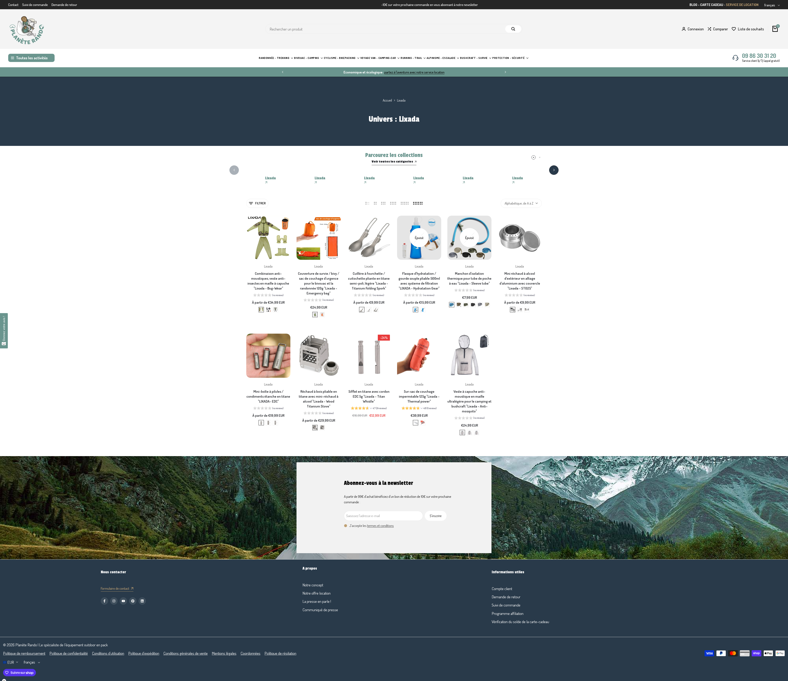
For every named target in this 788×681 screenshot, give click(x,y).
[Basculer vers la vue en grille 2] (375, 203)
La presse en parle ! (316, 601)
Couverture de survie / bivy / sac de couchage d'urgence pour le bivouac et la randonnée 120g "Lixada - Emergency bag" (318, 283)
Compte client (502, 588)
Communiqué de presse (320, 609)
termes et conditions (380, 525)
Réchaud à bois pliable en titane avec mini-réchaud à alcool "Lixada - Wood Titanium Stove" (318, 398)
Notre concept (312, 584)
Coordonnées (250, 653)
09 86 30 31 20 (759, 55)
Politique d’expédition (143, 653)
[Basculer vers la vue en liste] (367, 203)
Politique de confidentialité (68, 653)
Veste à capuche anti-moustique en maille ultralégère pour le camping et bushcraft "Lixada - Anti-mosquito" (469, 401)
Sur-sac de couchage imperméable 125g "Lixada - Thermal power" (419, 396)
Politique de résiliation (280, 653)
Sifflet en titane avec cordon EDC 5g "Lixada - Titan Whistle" (368, 396)
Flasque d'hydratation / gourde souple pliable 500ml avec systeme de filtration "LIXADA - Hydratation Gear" (419, 280)
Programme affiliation (507, 613)
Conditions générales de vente (185, 653)
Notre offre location (316, 593)
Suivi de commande (35, 4)
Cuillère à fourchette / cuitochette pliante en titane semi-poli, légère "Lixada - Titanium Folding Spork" (369, 280)
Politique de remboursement (24, 653)
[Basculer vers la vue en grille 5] (405, 203)
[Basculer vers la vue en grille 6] (418, 203)
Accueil (387, 100)
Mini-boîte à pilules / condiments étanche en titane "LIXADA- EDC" (268, 396)
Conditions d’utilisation (108, 653)
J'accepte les (371, 525)
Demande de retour (64, 4)
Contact (13, 4)
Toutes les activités (32, 57)
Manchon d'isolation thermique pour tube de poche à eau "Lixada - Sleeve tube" (469, 278)
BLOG (693, 4)
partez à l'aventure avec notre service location (334, 72)
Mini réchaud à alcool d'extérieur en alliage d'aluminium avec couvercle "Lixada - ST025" (519, 280)
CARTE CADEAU (711, 4)
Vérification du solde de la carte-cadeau (520, 621)
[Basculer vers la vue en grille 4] (393, 203)
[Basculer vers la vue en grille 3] (383, 203)
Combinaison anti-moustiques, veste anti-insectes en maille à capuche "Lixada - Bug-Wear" (268, 280)
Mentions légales (224, 653)
